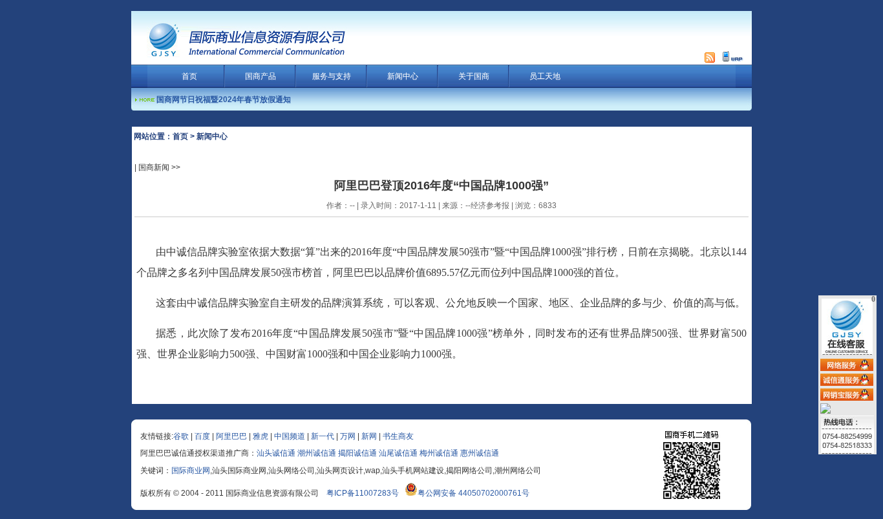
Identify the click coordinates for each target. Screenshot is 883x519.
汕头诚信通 (276, 453)
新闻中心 (402, 76)
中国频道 (289, 436)
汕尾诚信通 (398, 453)
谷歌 (181, 436)
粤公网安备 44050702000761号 (473, 493)
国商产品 (260, 76)
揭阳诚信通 (357, 453)
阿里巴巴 (231, 436)
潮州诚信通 (316, 453)
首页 (189, 76)
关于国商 (473, 76)
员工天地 (544, 76)
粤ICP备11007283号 (362, 493)
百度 (202, 436)
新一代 (322, 436)
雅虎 (260, 436)
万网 (348, 436)
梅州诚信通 (439, 453)
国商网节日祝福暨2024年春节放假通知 (223, 99)
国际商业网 (190, 470)
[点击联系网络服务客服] (846, 364)
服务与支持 (331, 76)
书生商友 (398, 436)
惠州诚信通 (479, 453)
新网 (369, 436)
